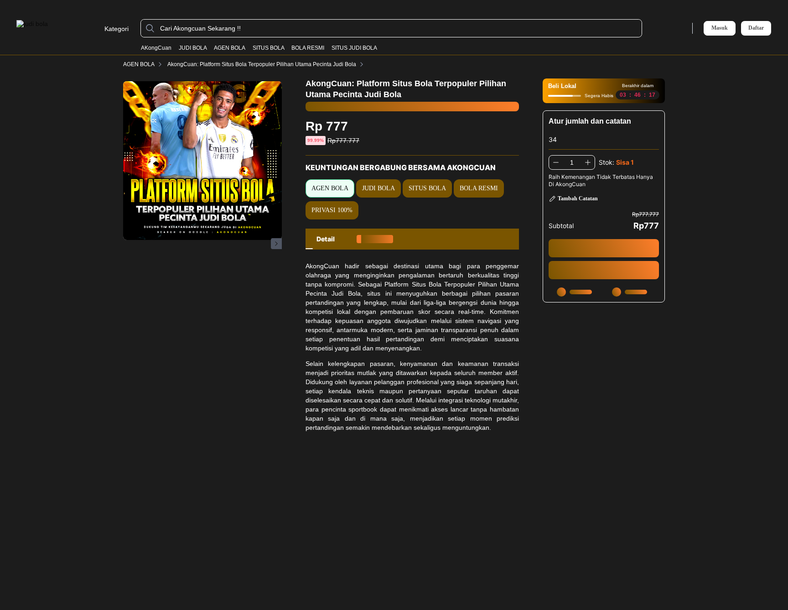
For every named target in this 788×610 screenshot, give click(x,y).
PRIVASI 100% (332, 210)
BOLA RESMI (307, 48)
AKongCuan (156, 48)
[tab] (326, 239)
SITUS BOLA (269, 48)
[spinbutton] (571, 162)
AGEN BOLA (229, 48)
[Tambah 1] (587, 162)
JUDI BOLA (193, 48)
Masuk (719, 28)
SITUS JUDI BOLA (354, 48)
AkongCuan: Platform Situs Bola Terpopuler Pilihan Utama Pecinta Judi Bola (261, 64)
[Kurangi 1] (555, 162)
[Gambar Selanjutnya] (276, 243)
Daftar (756, 28)
